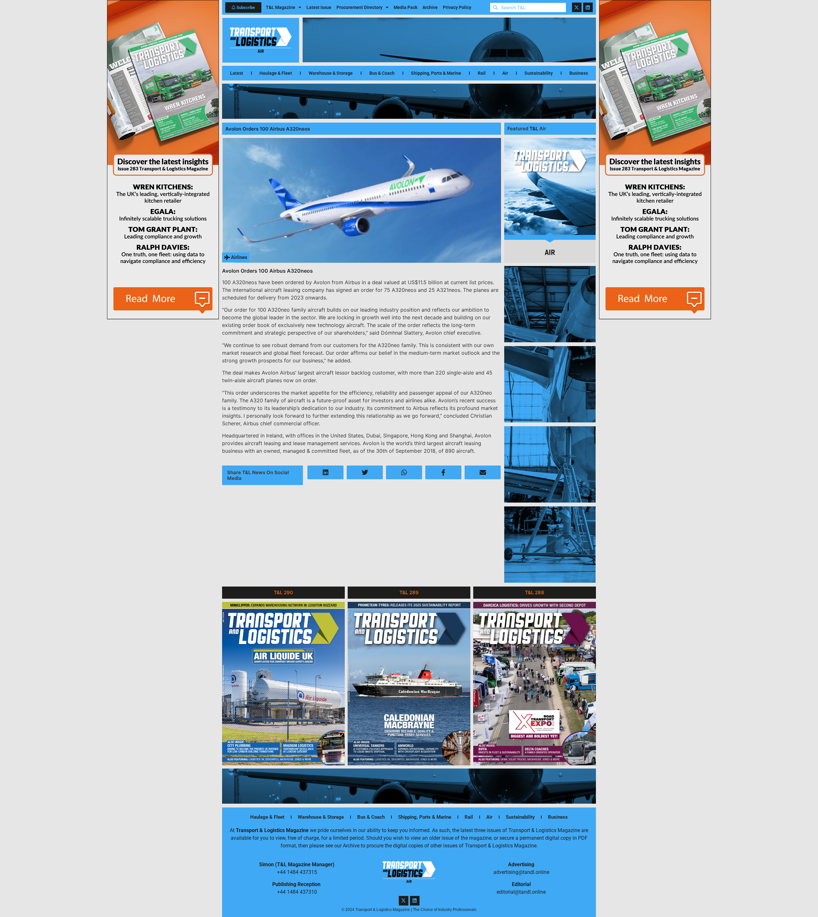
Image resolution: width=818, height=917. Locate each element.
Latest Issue (318, 7)
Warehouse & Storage (331, 73)
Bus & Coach (382, 73)
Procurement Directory (359, 7)
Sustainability (538, 73)
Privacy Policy (457, 7)
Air (505, 73)
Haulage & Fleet (275, 73)
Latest (236, 73)
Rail (482, 73)
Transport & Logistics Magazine (272, 830)
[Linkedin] (588, 7)
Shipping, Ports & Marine (436, 73)
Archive (430, 7)
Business (578, 73)
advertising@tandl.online (521, 872)
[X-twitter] (577, 7)
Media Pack (405, 7)
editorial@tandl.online (521, 892)
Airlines (239, 257)
